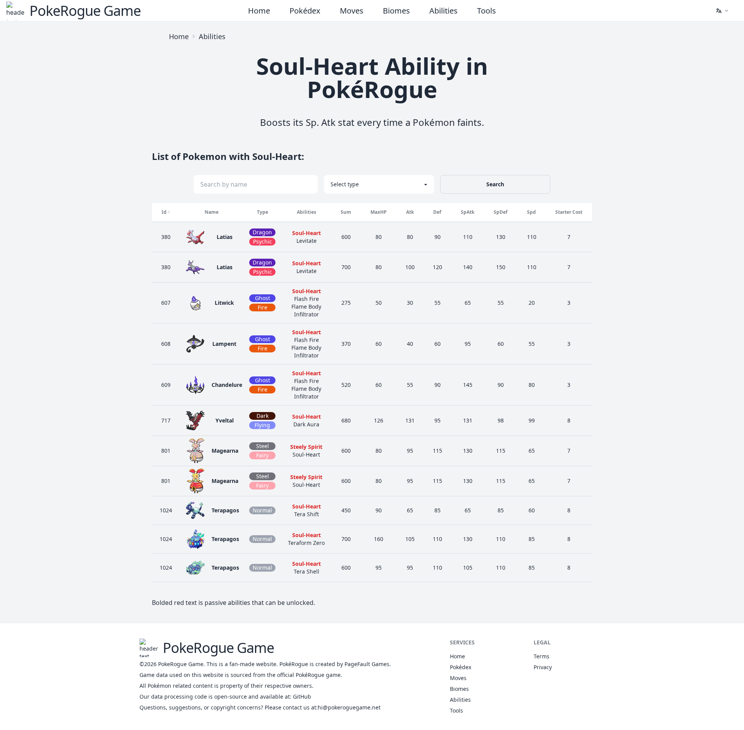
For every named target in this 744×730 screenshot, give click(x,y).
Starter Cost (568, 212)
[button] (722, 11)
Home (259, 10)
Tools (486, 10)
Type (262, 212)
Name (212, 212)
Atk (410, 212)
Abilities (443, 10)
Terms (541, 656)
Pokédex (304, 10)
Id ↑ (166, 212)
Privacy (543, 667)
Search (495, 184)
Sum (346, 212)
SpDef (501, 212)
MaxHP (378, 212)
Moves (351, 10)
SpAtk (467, 212)
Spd (531, 212)
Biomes (396, 10)
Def (437, 212)
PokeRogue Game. (181, 664)
